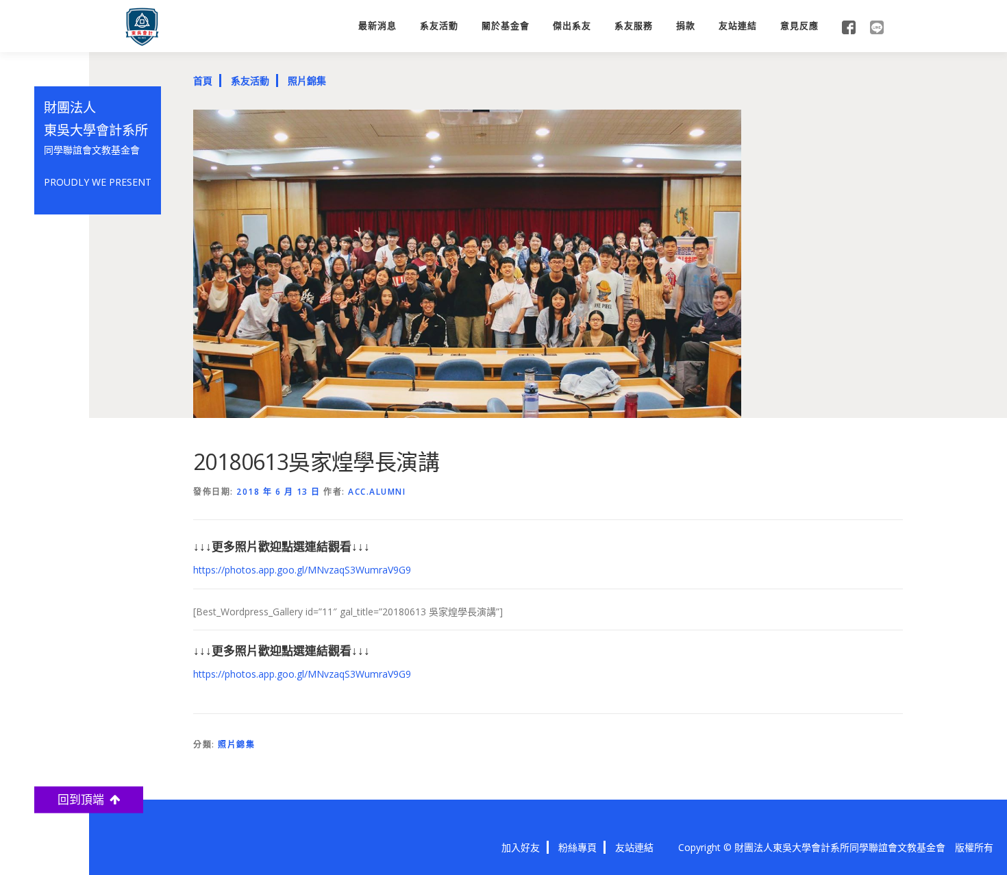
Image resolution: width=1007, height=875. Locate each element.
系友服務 (633, 26)
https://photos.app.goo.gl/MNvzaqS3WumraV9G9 (302, 569)
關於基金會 (506, 26)
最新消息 (377, 26)
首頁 (202, 80)
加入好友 (520, 847)
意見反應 (799, 26)
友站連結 (738, 26)
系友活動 (439, 26)
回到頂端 (84, 799)
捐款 (685, 26)
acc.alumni (377, 491)
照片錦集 (307, 80)
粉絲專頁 (577, 847)
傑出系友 (572, 26)
